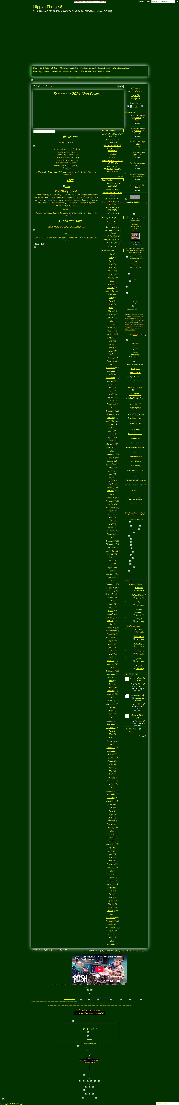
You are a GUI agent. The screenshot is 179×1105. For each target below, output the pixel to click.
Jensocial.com (135, 438)
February (111, 274)
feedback (11, 1103)
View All (119, 176)
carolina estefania (138, 610)
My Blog (49, 86)
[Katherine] (128, 591)
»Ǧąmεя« (139, 665)
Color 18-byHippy (112, 242)
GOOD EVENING (66, 142)
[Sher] (128, 606)
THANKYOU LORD (70, 221)
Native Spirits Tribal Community (135, 480)
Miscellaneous (135, 354)
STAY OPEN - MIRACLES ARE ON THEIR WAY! (112, 169)
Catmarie (138, 629)
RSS (35, 247)
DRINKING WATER (112, 239)
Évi (131, 142)
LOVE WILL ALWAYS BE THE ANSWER (112, 161)
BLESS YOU (70, 137)
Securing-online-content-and (135, 377)
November (111, 327)
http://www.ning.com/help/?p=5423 (89, 1013)
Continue (67, 168)
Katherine (139, 587)
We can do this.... (112, 189)
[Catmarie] (128, 633)
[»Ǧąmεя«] (128, 669)
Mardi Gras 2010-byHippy (112, 231)
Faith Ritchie (139, 636)
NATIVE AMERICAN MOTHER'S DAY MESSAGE (112, 148)
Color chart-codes (135, 381)
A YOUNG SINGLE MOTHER (112, 184)
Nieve (137, 144)
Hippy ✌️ (137, 133)
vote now (135, 301)
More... (135, 197)
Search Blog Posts (57, 132)
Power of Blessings (135, 461)
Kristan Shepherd (139, 595)
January (111, 277)
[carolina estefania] (128, 613)
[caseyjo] (128, 622)
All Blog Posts (38, 86)
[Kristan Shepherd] (128, 598)
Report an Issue (128, 951)
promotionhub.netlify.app (134, 499)
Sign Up (141, 2)
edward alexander (138, 176)
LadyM (137, 120)
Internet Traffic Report (89, 1043)
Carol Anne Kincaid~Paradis (55, 172)
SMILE (112, 157)
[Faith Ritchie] (128, 640)
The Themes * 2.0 (135, 443)
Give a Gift (140, 590)
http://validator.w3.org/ (135, 252)
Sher (139, 602)
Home (73, 999)
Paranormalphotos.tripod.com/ (135, 447)
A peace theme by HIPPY (137, 679)
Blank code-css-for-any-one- (135, 365)
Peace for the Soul (135, 466)
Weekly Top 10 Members (112, 222)
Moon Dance (135, 490)
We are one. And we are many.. (112, 193)
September (110, 290)
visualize (112, 153)
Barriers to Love (112, 227)
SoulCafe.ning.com (135, 423)
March (111, 270)
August (111, 294)
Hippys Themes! (47, 7)
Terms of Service (141, 951)
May (111, 264)
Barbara (137, 165)
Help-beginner (135, 369)
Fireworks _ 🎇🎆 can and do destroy (137, 698)
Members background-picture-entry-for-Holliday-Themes (135, 218)
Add (121, 86)
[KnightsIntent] (128, 662)
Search (177, 1)
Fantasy (135, 348)
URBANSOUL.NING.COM (135, 470)
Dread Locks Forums (135, 456)
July (111, 257)
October (110, 287)
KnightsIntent (139, 658)
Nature (135, 350)
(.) (135, 468)
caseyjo (139, 618)
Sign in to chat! (162, 1103)
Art (135, 345)
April (111, 267)
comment (138, 118)
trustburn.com (135, 474)
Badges (118, 951)
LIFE (70, 180)
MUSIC (135, 352)
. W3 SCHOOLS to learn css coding (135, 416)
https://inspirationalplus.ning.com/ (135, 485)
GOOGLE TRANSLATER (134, 396)
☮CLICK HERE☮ (135, 267)
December (111, 284)
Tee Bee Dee (135, 452)
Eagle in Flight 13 (112, 236)
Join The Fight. (112, 198)
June (111, 260)
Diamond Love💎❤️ (137, 115)
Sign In (148, 2)
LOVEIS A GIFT (112, 213)
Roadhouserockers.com (135, 434)
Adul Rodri (137, 155)
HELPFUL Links (135, 373)
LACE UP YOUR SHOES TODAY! (112, 135)
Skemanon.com (135, 429)
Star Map (112, 246)
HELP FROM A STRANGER (112, 140)
